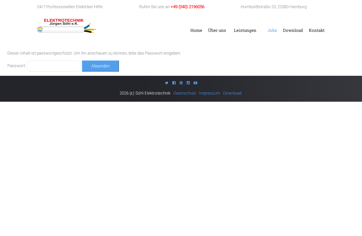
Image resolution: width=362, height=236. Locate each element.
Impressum (210, 93)
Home (196, 30)
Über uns (217, 30)
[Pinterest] (181, 83)
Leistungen (245, 30)
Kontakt (317, 30)
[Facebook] (174, 83)
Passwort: (17, 65)
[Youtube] (195, 83)
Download (293, 30)
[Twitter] (167, 83)
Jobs (272, 30)
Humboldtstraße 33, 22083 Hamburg (274, 6)
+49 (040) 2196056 (187, 6)
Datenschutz (185, 93)
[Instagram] (188, 83)
